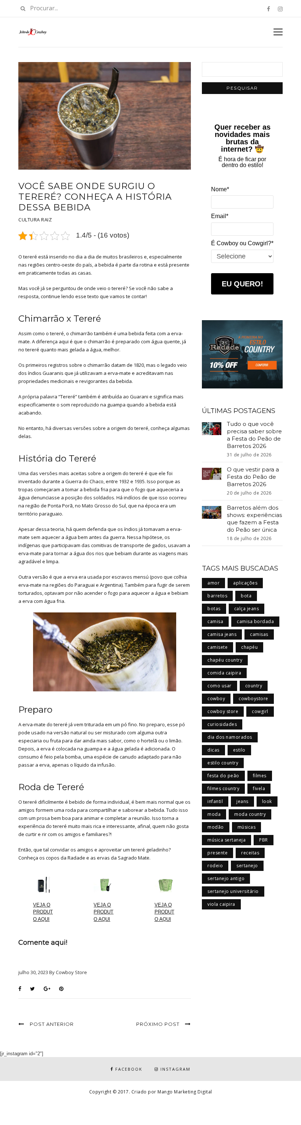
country (253, 686)
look (267, 801)
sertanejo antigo (225, 878)
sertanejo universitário (233, 891)
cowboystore (253, 698)
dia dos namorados (229, 737)
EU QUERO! (242, 284)
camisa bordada (255, 621)
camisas (259, 634)
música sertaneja (226, 840)
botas (214, 608)
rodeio (215, 865)
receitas (250, 853)
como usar (219, 686)
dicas (213, 750)
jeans (242, 801)
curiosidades (222, 724)
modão (215, 827)
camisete (217, 647)
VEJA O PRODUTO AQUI (43, 912)
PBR (263, 840)
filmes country (223, 788)
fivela (259, 788)
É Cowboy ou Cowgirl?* (242, 243)
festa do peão (223, 776)
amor (213, 583)
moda (214, 814)
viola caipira (221, 904)
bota (246, 596)
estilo (239, 750)
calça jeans (246, 608)
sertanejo (247, 865)
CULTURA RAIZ (35, 219)
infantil (215, 801)
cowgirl (260, 711)
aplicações (245, 583)
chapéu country (224, 660)
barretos (217, 596)
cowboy (216, 698)
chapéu (249, 647)
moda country (250, 814)
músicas (246, 827)
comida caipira (224, 673)
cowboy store (222, 711)
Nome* (220, 189)
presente (217, 853)
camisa (215, 621)
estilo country (222, 763)
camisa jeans (221, 634)
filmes (259, 776)
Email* (219, 216)
